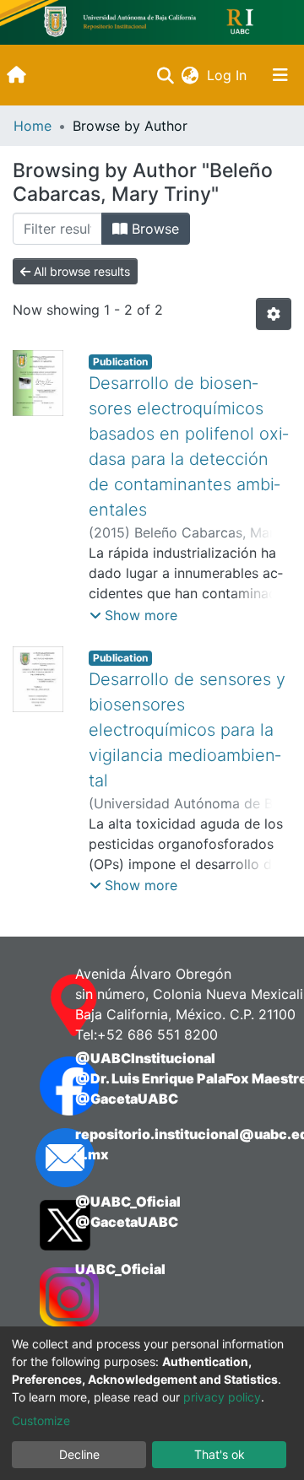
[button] (190, 75)
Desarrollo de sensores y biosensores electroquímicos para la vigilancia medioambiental (187, 730)
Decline (79, 1454)
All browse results (80, 271)
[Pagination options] (273, 314)
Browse (153, 228)
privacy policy (222, 1397)
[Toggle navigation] (280, 75)
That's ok (219, 1454)
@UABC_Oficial (128, 1201)
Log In (228, 75)
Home (33, 125)
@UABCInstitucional (145, 1058)
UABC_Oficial (120, 1269)
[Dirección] (40, 1006)
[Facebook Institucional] (40, 1086)
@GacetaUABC (126, 1098)
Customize (41, 1420)
